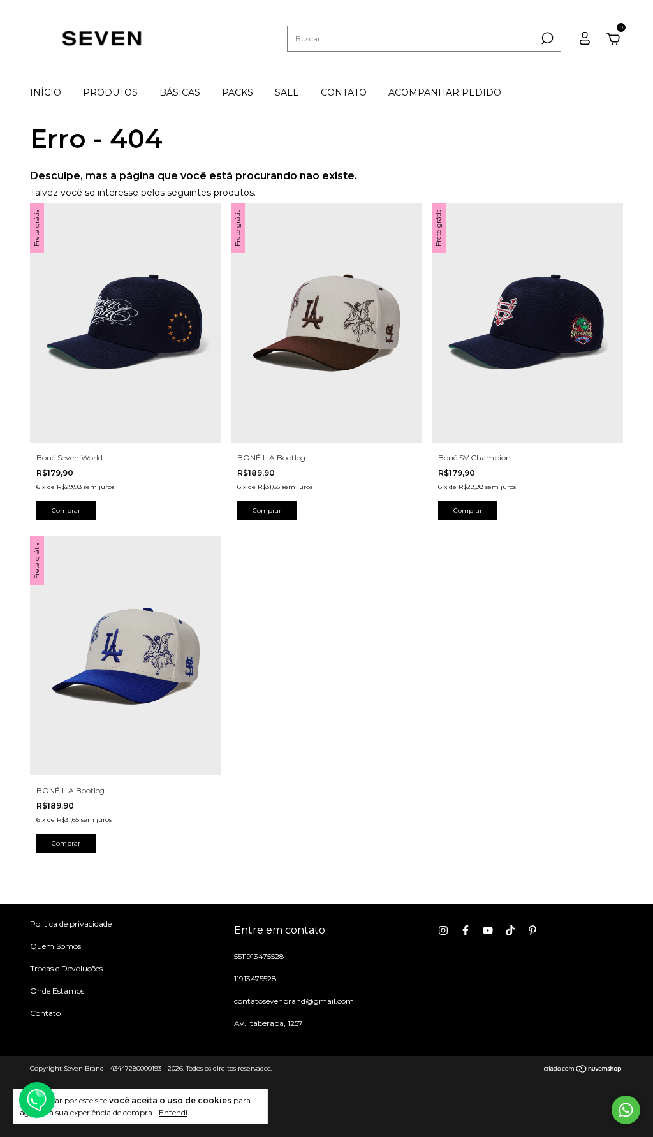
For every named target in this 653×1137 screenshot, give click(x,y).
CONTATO (344, 92)
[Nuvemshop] (583, 1070)
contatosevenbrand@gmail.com (294, 1001)
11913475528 (255, 978)
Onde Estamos (57, 990)
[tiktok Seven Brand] (510, 930)
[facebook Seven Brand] (465, 930)
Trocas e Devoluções (66, 968)
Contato (45, 1013)
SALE (287, 92)
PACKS (237, 92)
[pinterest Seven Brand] (532, 930)
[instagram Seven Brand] (443, 930)
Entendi (173, 1112)
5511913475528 (259, 956)
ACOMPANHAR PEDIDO (444, 92)
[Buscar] (546, 38)
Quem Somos (55, 946)
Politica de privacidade (71, 923)
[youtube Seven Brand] (488, 930)
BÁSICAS (179, 92)
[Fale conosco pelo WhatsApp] (626, 1110)
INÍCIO (45, 92)
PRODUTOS (110, 92)
